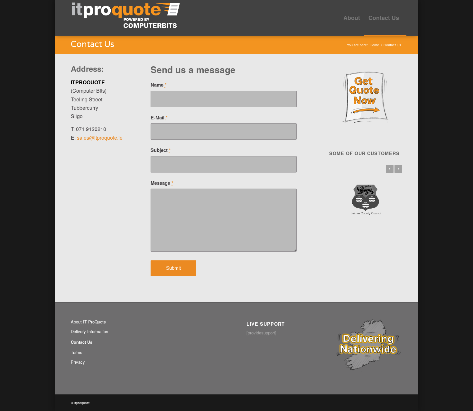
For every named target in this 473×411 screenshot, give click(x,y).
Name (159, 84)
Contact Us (92, 44)
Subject (161, 150)
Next (398, 169)
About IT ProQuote (88, 322)
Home (374, 44)
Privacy (78, 362)
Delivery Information (89, 331)
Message (162, 183)
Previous (390, 169)
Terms (76, 352)
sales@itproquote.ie (100, 137)
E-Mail (159, 117)
